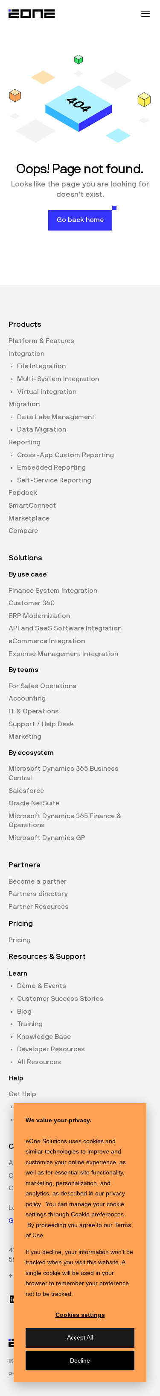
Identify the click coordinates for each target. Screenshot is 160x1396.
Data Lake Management (56, 417)
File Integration (41, 366)
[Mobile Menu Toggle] (145, 14)
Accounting (27, 698)
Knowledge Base (44, 1036)
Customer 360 (32, 603)
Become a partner (38, 881)
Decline (80, 1360)
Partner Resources (39, 906)
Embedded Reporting (51, 467)
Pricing (20, 940)
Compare (23, 530)
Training (30, 1023)
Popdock (23, 492)
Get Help (22, 1094)
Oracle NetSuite (34, 803)
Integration (26, 353)
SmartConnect (32, 505)
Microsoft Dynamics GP (47, 837)
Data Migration (41, 429)
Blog (24, 1011)
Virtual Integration (46, 391)
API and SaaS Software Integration (65, 628)
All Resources (39, 1062)
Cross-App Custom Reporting (65, 455)
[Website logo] (32, 13)
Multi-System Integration (58, 379)
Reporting (25, 442)
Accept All (80, 1337)
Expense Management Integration (63, 654)
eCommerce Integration (47, 641)
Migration (24, 404)
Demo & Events (41, 985)
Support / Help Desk (41, 724)
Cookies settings (80, 1314)
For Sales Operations (42, 686)
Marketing (25, 736)
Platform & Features (41, 340)
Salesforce (26, 790)
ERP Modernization (39, 615)
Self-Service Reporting (54, 480)
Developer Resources (51, 1049)
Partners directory (38, 893)
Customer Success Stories (60, 998)
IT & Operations (34, 711)
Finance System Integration (53, 590)
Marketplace (29, 518)
